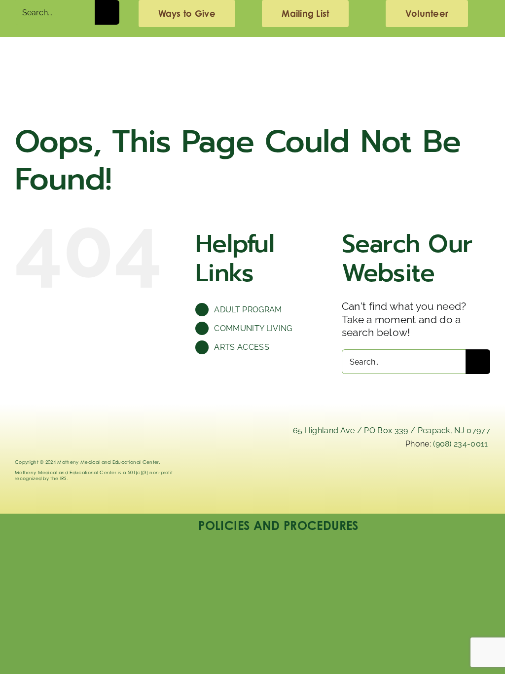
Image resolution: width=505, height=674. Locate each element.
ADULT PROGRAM (248, 309)
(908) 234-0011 (460, 444)
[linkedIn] (326, 474)
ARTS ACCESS (241, 347)
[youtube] (476, 474)
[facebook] (438, 474)
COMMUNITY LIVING (253, 328)
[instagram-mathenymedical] (402, 481)
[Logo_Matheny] (252, 52)
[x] (363, 474)
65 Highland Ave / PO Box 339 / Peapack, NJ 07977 (391, 430)
